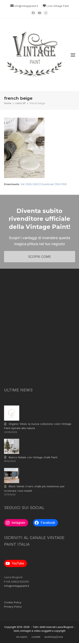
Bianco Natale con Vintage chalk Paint (33, 457)
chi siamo (21, 636)
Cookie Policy (12, 602)
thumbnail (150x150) (54, 184)
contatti (35, 636)
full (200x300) (30, 184)
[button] (73, 55)
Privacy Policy (13, 606)
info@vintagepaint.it (26, 5)
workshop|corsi (53, 636)
